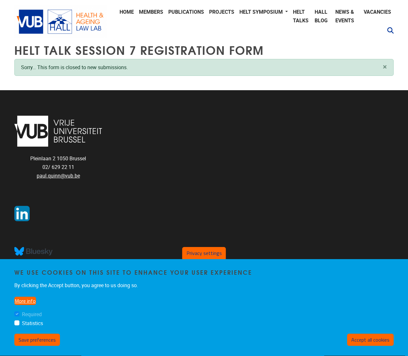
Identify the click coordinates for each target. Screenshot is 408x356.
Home (127, 12)
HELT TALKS (301, 16)
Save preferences (37, 340)
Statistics (32, 324)
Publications (186, 12)
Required (32, 314)
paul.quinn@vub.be (58, 176)
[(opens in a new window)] (58, 131)
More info (25, 301)
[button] (388, 30)
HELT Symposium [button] (261, 12)
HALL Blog (321, 16)
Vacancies (377, 12)
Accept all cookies (370, 340)
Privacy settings (204, 253)
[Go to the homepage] (60, 21)
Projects (221, 12)
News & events (344, 16)
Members (151, 12)
